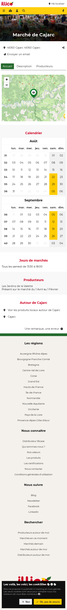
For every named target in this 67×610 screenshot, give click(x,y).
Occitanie (33, 409)
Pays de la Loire (33, 414)
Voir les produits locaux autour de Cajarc (33, 310)
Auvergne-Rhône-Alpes (33, 353)
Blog (33, 495)
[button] (33, 94)
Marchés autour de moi (33, 549)
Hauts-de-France (33, 387)
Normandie (33, 398)
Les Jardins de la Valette (17, 286)
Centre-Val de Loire (33, 370)
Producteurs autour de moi (33, 532)
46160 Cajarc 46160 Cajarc (23, 47)
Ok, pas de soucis (49, 602)
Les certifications (33, 463)
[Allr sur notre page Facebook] (63, 11)
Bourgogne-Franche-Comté (33, 359)
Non (27, 602)
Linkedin (33, 511)
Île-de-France (33, 392)
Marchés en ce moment (33, 538)
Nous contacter (33, 468)
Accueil (7, 66)
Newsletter (33, 500)
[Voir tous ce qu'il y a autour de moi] (10, 11)
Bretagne (33, 364)
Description (24, 66)
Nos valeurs (33, 452)
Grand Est (33, 381)
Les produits (33, 457)
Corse (33, 375)
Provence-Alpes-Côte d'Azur (34, 420)
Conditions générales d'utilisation (33, 474)
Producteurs (44, 66)
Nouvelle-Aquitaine (33, 403)
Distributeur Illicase (33, 441)
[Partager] (63, 48)
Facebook (33, 506)
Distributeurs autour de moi (33, 554)
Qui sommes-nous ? (33, 446)
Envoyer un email (18, 54)
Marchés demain (33, 543)
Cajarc (11, 316)
